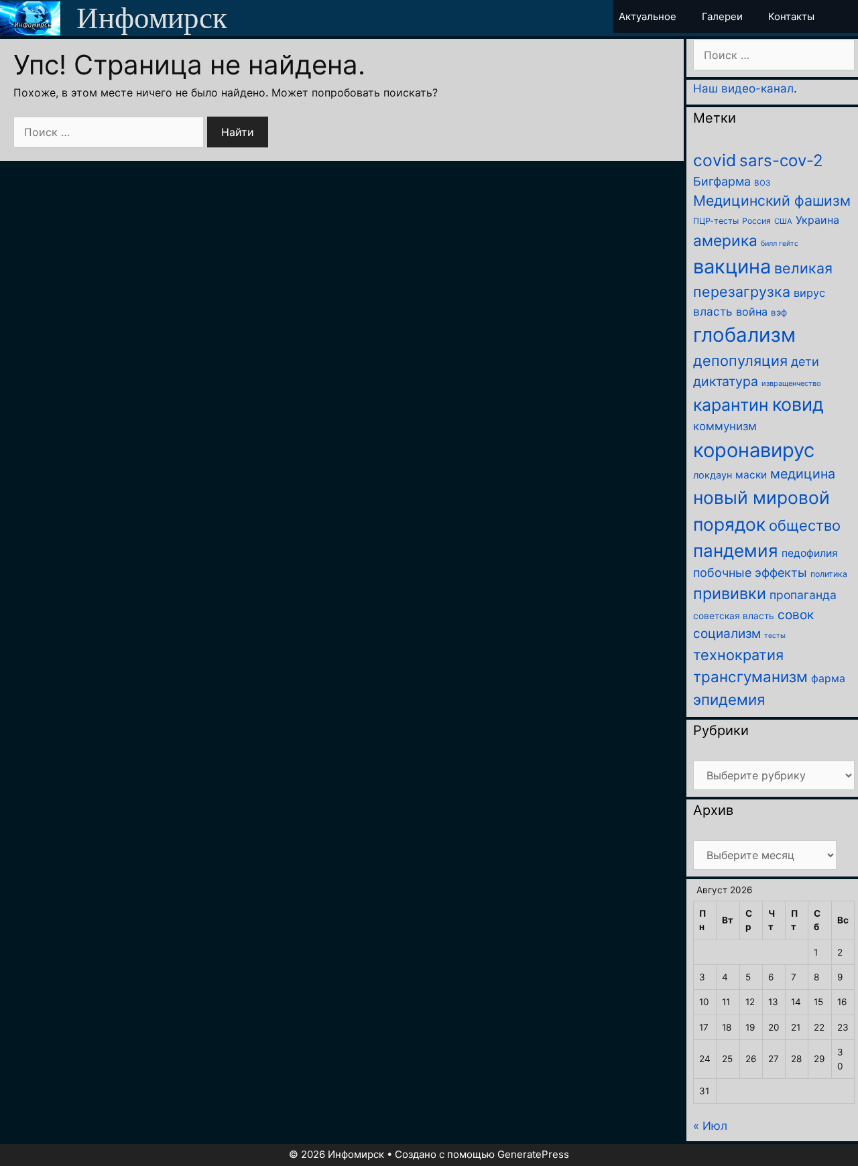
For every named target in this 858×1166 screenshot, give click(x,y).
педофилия (810, 553)
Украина (817, 219)
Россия (756, 221)
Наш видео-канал (743, 88)
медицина (802, 474)
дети (805, 361)
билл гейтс (779, 243)
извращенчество (791, 383)
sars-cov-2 (781, 160)
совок (796, 615)
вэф (779, 312)
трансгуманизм (750, 676)
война (752, 311)
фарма (828, 678)
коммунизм (725, 426)
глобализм (744, 334)
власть (713, 311)
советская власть (733, 615)
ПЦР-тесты (716, 221)
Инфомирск (151, 18)
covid (714, 160)
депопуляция (740, 360)
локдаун (712, 474)
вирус (809, 293)
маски (751, 474)
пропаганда (803, 595)
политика (828, 574)
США (783, 221)
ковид (798, 404)
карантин (731, 405)
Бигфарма (722, 181)
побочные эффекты (750, 573)
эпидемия (729, 699)
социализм (727, 633)
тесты (775, 635)
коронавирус (753, 450)
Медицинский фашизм (772, 200)
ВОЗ (762, 183)
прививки (729, 593)
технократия (738, 654)
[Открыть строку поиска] (846, 16)
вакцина (732, 266)
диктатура (725, 381)
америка (725, 240)
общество (805, 525)
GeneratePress (533, 1154)
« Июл (710, 1125)
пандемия (735, 550)
